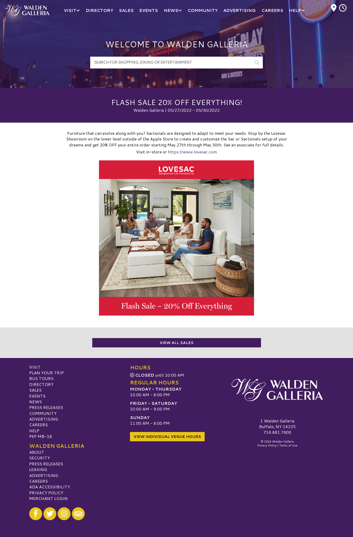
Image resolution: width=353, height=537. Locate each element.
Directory (41, 384)
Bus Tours (41, 378)
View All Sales (177, 342)
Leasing (38, 469)
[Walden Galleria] (277, 390)
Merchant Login (48, 498)
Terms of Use (288, 445)
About (36, 452)
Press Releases (46, 407)
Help (34, 431)
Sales (35, 390)
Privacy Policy (46, 493)
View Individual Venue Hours (167, 436)
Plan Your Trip (46, 373)
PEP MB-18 (40, 436)
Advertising (43, 419)
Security (39, 458)
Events (37, 396)
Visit (35, 367)
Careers (38, 425)
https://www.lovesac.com (192, 152)
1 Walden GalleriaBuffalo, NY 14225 (277, 423)
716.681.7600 (277, 432)
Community (43, 413)
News (35, 402)
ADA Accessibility (49, 487)
